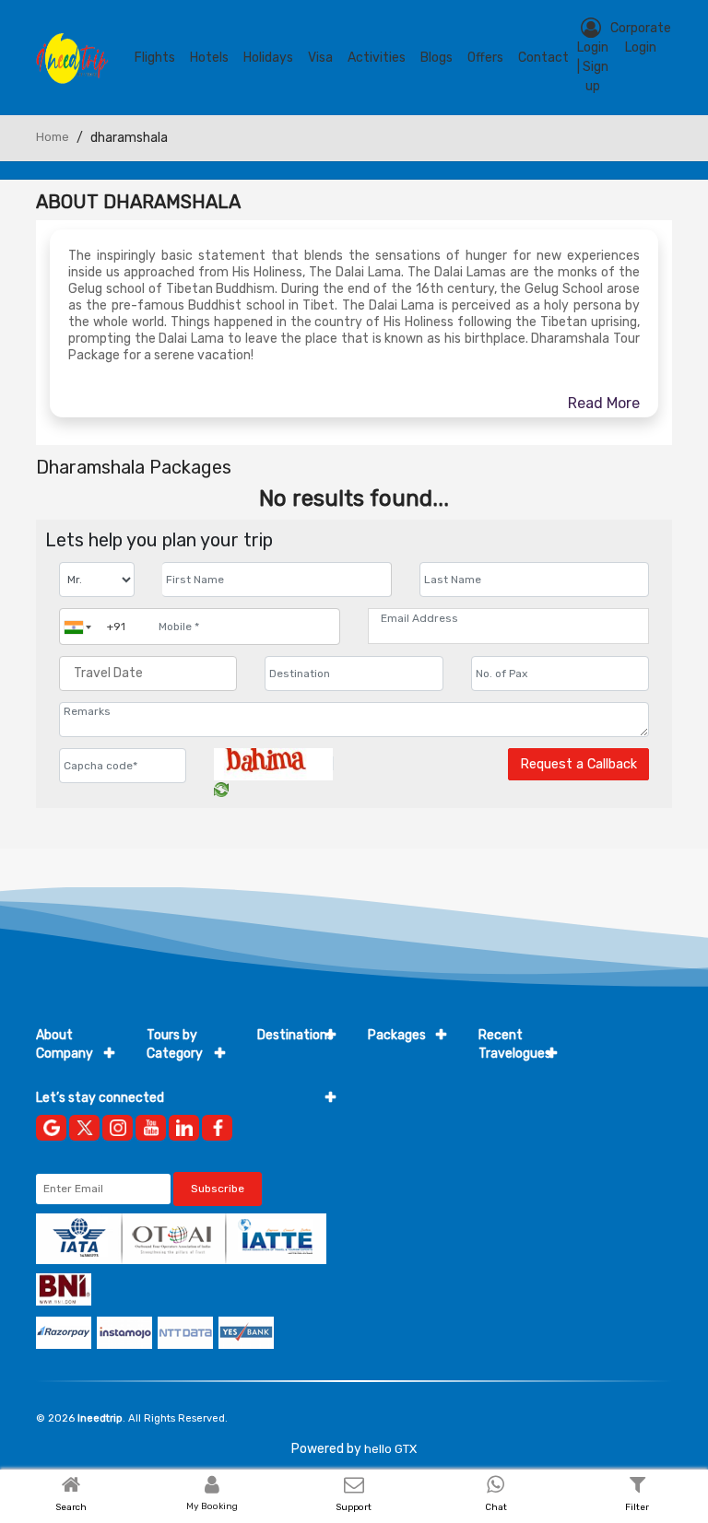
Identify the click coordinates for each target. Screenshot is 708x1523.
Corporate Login (640, 37)
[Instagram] (117, 1127)
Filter (637, 1507)
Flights (155, 57)
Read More (604, 403)
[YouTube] (151, 1127)
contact (543, 57)
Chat (496, 1507)
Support (354, 1507)
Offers (485, 57)
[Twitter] (84, 1127)
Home (52, 137)
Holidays (268, 57)
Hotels (209, 57)
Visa (320, 57)
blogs (436, 57)
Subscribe (217, 1188)
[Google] (51, 1127)
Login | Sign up (592, 67)
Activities (377, 57)
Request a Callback (578, 764)
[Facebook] (217, 1127)
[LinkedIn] (184, 1127)
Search (71, 1507)
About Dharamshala (138, 202)
